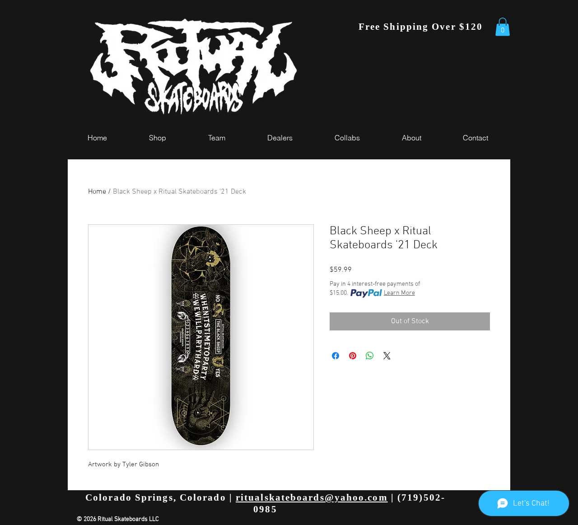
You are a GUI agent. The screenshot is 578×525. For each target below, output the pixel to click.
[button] (502, 27)
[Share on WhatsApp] (369, 355)
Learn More (399, 293)
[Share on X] (387, 355)
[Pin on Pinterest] (352, 355)
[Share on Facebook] (335, 355)
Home (97, 191)
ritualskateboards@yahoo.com (312, 497)
